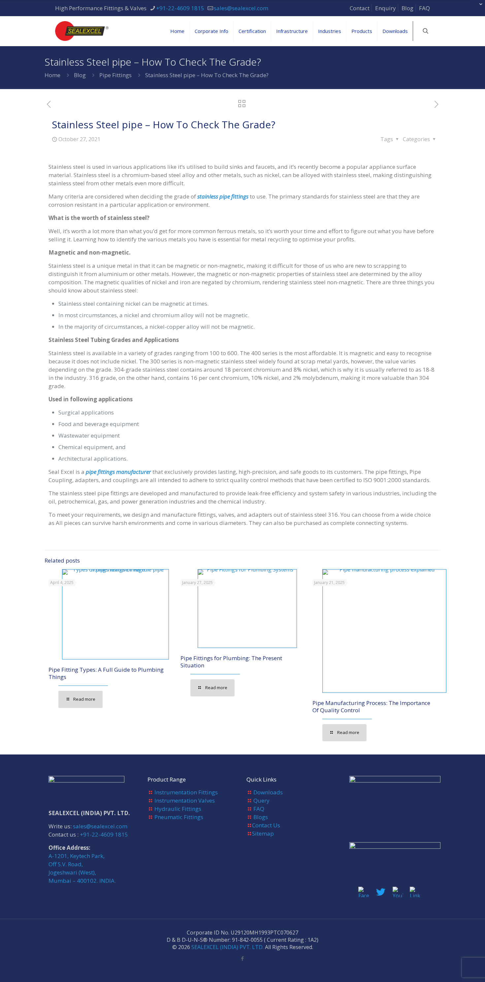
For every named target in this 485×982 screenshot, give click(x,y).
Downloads (268, 792)
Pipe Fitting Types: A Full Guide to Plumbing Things (106, 673)
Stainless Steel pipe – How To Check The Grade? (207, 75)
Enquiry (385, 8)
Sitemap (263, 833)
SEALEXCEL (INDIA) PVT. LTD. (227, 947)
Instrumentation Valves (184, 800)
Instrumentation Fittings (186, 792)
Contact (360, 8)
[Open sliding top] (477, 7)
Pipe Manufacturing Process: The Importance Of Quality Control (371, 706)
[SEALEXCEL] (82, 31)
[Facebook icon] (242, 958)
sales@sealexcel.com (241, 8)
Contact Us (266, 825)
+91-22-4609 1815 (180, 8)
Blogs (260, 817)
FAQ (424, 8)
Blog (407, 8)
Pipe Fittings (115, 75)
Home (52, 75)
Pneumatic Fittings (178, 817)
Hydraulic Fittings (177, 809)
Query (261, 800)
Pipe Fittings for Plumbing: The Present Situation (231, 661)
